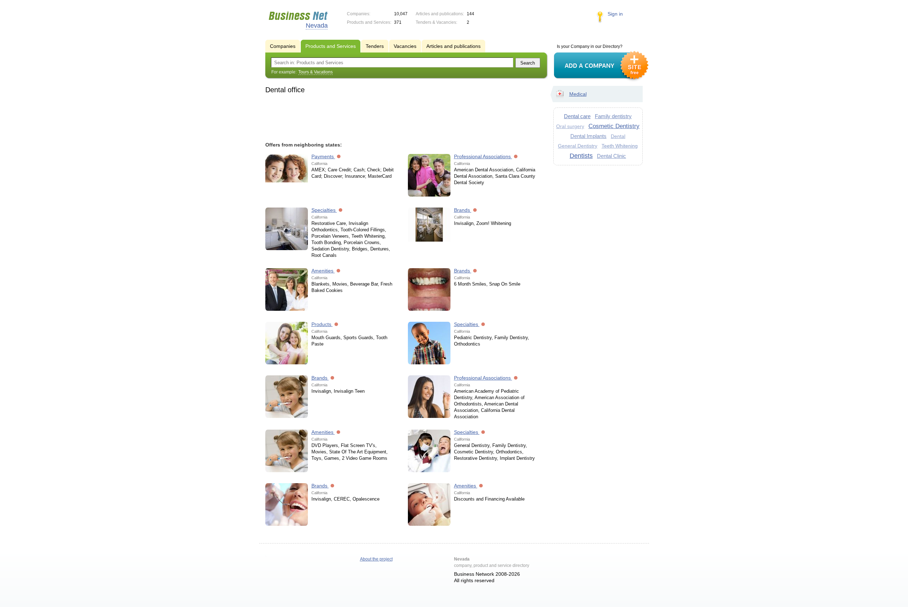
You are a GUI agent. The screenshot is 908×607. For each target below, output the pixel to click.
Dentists (581, 155)
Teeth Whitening (620, 146)
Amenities (323, 271)
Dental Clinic (611, 156)
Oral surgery (570, 126)
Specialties (324, 210)
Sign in (615, 14)
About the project (376, 559)
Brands (462, 210)
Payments (323, 156)
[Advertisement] (403, 117)
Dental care (577, 116)
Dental (618, 136)
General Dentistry (577, 146)
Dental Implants (588, 136)
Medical (578, 94)
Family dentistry (613, 116)
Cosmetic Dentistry (614, 126)
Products (322, 324)
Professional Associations (483, 156)
